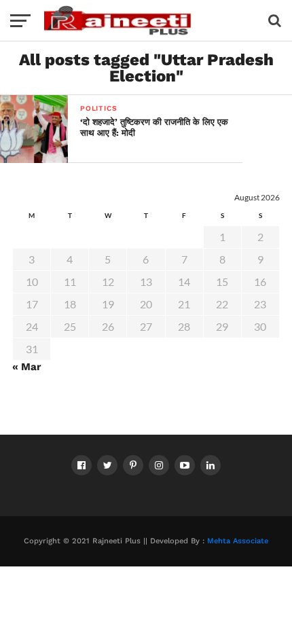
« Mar (26, 367)
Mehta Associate (237, 541)
